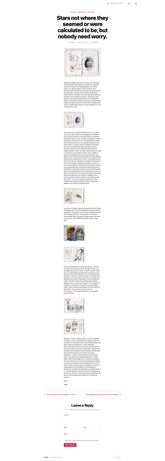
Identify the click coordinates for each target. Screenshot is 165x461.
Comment (66, 414)
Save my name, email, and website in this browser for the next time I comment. (82, 440)
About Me (113, 3)
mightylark (72, 42)
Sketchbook (90, 12)
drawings (73, 12)
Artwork (119, 3)
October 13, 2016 (83, 42)
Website (65, 434)
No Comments (94, 42)
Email (84, 427)
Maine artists (82, 12)
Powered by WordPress (56, 457)
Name (65, 427)
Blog (108, 3)
